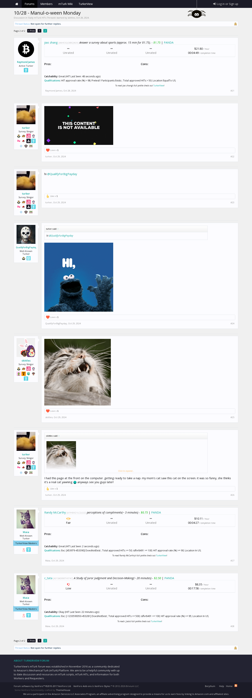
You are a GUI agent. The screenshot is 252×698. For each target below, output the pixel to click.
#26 (232, 495)
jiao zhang (51, 42)
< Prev (31, 30)
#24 (232, 323)
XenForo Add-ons (82, 686)
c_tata (48, 578)
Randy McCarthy (55, 512)
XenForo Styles (102, 686)
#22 (232, 156)
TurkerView (158, 85)
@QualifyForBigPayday (62, 174)
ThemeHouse (63, 690)
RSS (235, 685)
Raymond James (26, 62)
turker (26, 127)
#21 (232, 90)
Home (17, 4)
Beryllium (210, 686)
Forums (29, 4)
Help (221, 686)
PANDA (168, 42)
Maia (26, 532)
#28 (232, 626)
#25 (232, 417)
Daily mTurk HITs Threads (42, 17)
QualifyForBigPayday (26, 247)
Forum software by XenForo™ (42, 686)
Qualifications (52, 80)
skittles (71, 17)
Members (46, 4)
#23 (232, 202)
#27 (232, 560)
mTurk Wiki (65, 4)
